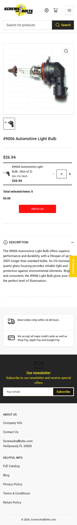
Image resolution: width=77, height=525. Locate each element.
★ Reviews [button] (73, 266)
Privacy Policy (12, 484)
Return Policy (12, 502)
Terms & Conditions (16, 493)
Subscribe (63, 392)
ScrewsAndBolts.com (43, 519)
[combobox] (38, 25)
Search (66, 25)
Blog (6, 475)
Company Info (12, 423)
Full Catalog (11, 466)
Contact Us (10, 432)
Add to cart (37, 208)
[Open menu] (69, 10)
